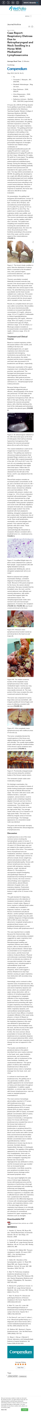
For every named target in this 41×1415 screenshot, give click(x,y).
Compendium (22, 1376)
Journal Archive (12, 1376)
